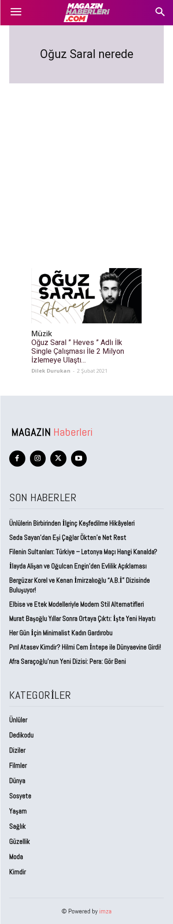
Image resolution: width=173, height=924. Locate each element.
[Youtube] (79, 458)
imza (105, 911)
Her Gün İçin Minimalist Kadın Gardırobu (61, 632)
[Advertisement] (86, 164)
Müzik (41, 333)
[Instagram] (38, 458)
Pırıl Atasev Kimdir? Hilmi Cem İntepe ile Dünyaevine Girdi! (85, 647)
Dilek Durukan (51, 370)
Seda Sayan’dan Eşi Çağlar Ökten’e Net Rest (68, 537)
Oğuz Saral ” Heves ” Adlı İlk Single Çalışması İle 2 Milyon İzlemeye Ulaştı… (77, 351)
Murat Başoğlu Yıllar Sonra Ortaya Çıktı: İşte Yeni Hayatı (82, 618)
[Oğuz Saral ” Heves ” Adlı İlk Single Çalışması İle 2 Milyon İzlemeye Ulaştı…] (86, 295)
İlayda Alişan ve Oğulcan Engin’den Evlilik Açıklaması (78, 565)
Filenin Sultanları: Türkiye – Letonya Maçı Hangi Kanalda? (83, 551)
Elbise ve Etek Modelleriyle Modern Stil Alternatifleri (76, 604)
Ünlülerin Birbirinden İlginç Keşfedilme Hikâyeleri (72, 523)
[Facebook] (17, 458)
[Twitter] (58, 458)
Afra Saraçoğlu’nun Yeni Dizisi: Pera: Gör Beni (67, 661)
